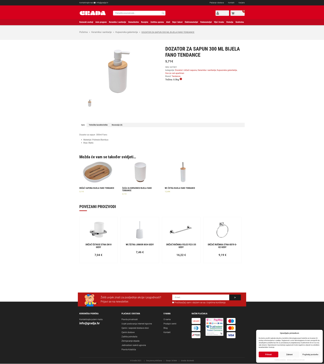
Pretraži (163, 13)
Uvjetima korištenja (216, 302)
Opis (83, 125)
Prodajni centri (170, 324)
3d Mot (174, 361)
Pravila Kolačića (129, 349)
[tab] (83, 125)
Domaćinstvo (133, 22)
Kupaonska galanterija (126, 32)
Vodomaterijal (206, 22)
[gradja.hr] (92, 13)
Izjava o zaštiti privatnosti (296, 360)
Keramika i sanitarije (117, 22)
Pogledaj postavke (310, 354)
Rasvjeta (144, 22)
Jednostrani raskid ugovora (134, 345)
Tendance (176, 76)
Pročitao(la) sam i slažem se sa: (200, 302)
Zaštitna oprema (157, 22)
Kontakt (231, 3)
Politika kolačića (280, 360)
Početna (83, 32)
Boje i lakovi (177, 22)
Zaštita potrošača (129, 336)
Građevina (240, 22)
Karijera (242, 3)
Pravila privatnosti (130, 319)
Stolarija (229, 22)
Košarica (240, 12)
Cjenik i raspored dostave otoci (135, 328)
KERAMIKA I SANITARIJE (101, 32)
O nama (167, 319)
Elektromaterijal (191, 22)
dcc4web (190, 361)
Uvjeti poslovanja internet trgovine (137, 324)
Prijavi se (223, 13)
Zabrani (289, 354)
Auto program (101, 22)
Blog (166, 328)
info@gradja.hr (102, 3)
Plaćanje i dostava (217, 3)
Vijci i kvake (219, 22)
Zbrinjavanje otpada (130, 341)
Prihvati (268, 354)
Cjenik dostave (128, 332)
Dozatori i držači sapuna (186, 70)
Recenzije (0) (117, 125)
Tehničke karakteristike (98, 125)
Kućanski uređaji (86, 22)
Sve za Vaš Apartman (174, 73)
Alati (168, 22)
